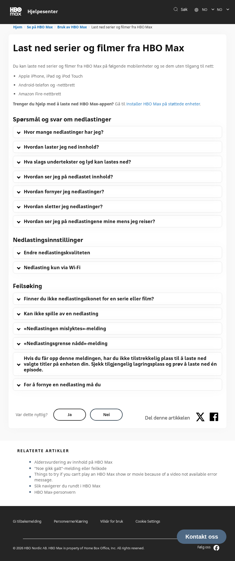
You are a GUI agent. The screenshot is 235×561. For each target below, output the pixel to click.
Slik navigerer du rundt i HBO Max (67, 486)
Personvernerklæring (71, 521)
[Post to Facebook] (214, 418)
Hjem (17, 27)
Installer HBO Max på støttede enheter (163, 104)
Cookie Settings (148, 521)
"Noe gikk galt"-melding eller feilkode (70, 468)
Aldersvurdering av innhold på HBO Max (73, 462)
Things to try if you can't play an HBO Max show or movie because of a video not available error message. (125, 477)
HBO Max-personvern (55, 492)
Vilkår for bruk (111, 521)
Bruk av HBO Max (72, 27)
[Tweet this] (201, 418)
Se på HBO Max (40, 27)
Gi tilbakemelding (27, 521)
